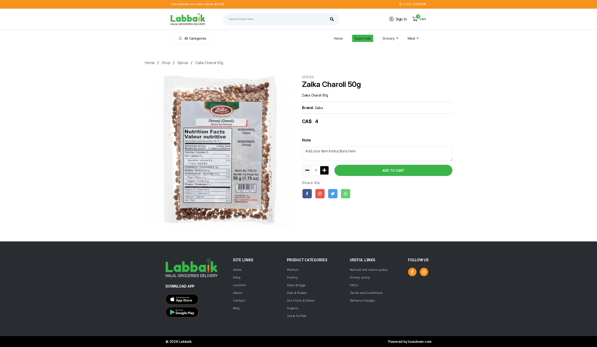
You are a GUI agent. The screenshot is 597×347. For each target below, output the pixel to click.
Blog (236, 308)
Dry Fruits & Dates (301, 300)
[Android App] (197, 300)
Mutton (292, 270)
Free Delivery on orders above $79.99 (197, 4)
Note (306, 140)
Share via (311, 183)
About (237, 293)
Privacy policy (360, 277)
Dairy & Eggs (296, 285)
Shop (165, 62)
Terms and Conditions (366, 293)
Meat (412, 38)
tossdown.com (419, 342)
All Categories (195, 38)
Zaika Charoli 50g (209, 62)
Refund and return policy (369, 270)
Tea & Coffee (296, 316)
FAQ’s (354, 285)
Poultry (292, 277)
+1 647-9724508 (414, 4)
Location (239, 285)
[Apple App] (197, 313)
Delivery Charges (362, 300)
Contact (239, 300)
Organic (292, 308)
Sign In (401, 19)
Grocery (389, 38)
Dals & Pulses (297, 293)
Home (338, 38)
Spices (182, 62)
